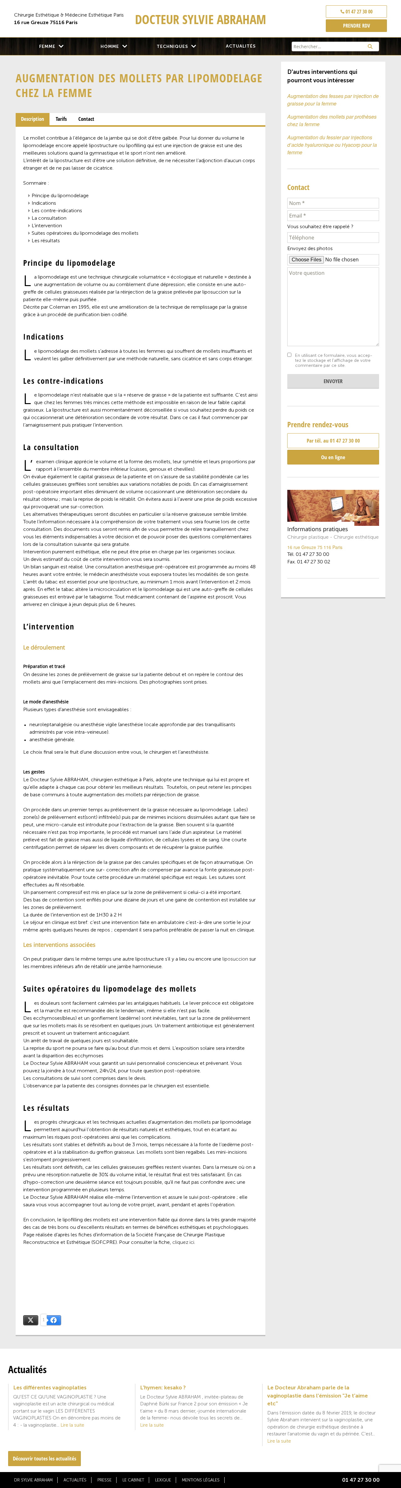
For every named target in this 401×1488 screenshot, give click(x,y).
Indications (44, 203)
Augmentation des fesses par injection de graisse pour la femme (333, 99)
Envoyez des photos (310, 248)
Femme (47, 46)
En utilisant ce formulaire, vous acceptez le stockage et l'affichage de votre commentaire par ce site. (333, 360)
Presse (104, 1480)
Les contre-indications (57, 210)
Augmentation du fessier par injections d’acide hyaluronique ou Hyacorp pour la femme (332, 145)
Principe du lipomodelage (60, 195)
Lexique (163, 1480)
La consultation (49, 218)
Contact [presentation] (86, 118)
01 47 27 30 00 (358, 11)
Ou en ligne (333, 457)
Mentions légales (201, 1480)
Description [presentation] (32, 118)
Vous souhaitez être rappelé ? (320, 226)
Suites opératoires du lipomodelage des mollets (85, 233)
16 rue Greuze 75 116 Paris (314, 547)
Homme (110, 46)
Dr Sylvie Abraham (33, 1480)
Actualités (241, 46)
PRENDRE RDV (356, 25)
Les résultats (46, 241)
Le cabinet (133, 1480)
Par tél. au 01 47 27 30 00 (333, 440)
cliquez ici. (183, 1242)
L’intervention (47, 225)
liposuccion (235, 959)
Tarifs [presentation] (61, 118)
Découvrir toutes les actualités (44, 1458)
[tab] (32, 119)
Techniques (172, 46)
